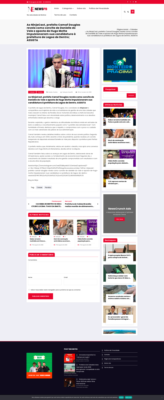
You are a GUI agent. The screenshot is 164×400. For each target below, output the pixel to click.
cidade (50, 92)
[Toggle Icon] (132, 12)
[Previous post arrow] (28, 204)
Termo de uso (60, 15)
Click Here (119, 219)
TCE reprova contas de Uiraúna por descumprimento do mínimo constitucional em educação (118, 182)
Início (56, 8)
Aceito (121, 397)
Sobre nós (81, 8)
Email (65, 277)
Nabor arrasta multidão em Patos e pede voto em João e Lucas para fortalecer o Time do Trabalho (38, 240)
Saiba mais (128, 397)
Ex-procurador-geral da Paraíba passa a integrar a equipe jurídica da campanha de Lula (119, 318)
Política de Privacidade (99, 8)
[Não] (162, 397)
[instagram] (133, 2)
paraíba (55, 92)
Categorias (67, 8)
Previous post (57, 201)
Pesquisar (110, 89)
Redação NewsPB (68, 92)
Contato (73, 15)
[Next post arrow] (97, 204)
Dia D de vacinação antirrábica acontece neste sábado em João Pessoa (62, 240)
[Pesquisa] (124, 11)
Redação (34, 236)
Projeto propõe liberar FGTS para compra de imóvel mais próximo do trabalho (119, 256)
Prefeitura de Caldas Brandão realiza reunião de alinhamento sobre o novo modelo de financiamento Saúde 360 (79, 205)
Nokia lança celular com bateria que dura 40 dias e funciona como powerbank (119, 277)
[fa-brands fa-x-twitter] (130, 2)
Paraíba (40, 92)
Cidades (32, 92)
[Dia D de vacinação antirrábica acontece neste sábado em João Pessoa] (63, 227)
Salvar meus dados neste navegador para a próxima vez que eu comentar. (56, 290)
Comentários (32, 260)
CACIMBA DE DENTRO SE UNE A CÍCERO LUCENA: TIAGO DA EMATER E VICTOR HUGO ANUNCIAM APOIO (46, 205)
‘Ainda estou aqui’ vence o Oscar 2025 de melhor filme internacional (86, 381)
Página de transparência (112, 359)
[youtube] (136, 2)
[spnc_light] (128, 12)
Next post (68, 201)
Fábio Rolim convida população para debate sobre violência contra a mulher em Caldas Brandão (86, 240)
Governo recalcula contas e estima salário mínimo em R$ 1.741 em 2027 (119, 297)
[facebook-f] (128, 2)
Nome (30, 277)
